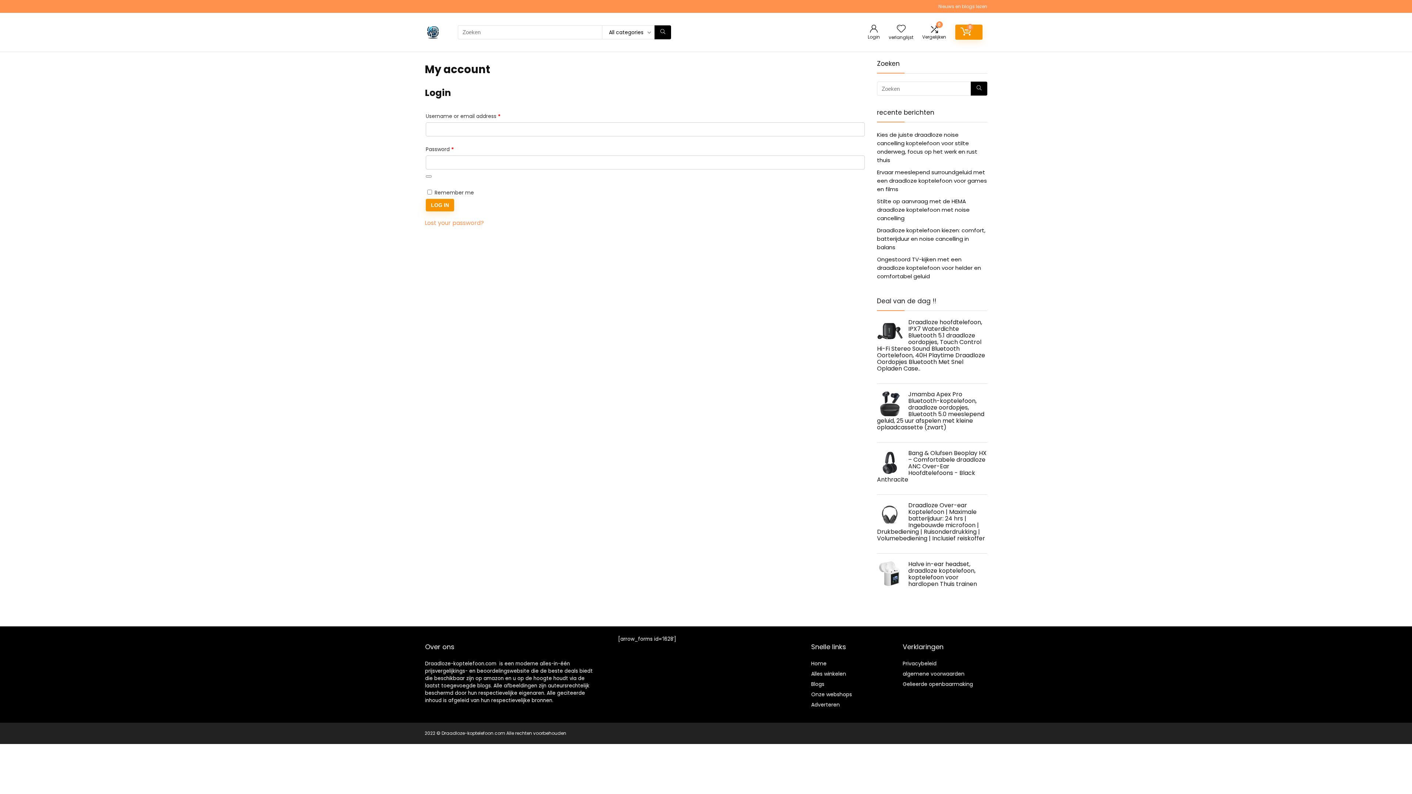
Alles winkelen (828, 673)
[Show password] (429, 176)
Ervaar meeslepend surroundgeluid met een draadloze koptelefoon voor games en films (932, 180)
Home (819, 663)
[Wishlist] (901, 29)
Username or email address (474, 116)
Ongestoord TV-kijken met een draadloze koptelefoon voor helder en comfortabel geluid (929, 267)
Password (451, 149)
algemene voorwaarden (933, 673)
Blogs (817, 684)
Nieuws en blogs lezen (962, 6)
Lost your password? (454, 223)
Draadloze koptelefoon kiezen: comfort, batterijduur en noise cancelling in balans (931, 238)
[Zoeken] (663, 32)
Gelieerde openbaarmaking (938, 684)
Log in (440, 205)
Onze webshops (831, 694)
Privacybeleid (920, 663)
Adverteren (825, 704)
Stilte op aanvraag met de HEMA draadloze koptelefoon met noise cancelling (923, 209)
